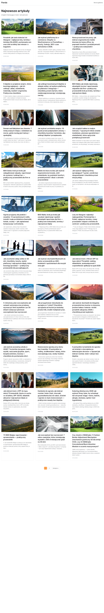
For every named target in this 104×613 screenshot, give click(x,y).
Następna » (56, 468)
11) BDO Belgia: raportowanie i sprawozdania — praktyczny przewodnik (15, 437)
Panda (4, 2)
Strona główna (98, 2)
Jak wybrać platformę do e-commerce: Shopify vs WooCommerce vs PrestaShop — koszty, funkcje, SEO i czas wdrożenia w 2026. (51, 42)
